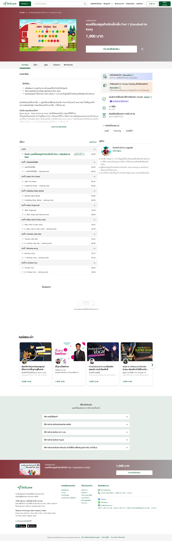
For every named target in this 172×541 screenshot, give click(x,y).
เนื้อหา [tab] (35, 65)
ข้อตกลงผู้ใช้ (105, 537)
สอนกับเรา (139, 3)
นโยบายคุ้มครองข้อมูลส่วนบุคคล (90, 537)
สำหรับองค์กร (130, 3)
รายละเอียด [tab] (24, 65)
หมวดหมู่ (24, 3)
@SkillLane (104, 502)
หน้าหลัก (22, 12)
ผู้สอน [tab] (46, 65)
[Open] (85, 4)
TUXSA (63, 493)
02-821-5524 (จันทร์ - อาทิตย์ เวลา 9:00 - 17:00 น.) (116, 493)
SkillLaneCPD (119, 3)
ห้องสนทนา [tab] (56, 65)
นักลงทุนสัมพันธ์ (86, 500)
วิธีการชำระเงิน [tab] (68, 65)
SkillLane (103, 499)
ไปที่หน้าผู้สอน (117, 151)
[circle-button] (152, 364)
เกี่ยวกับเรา (84, 490)
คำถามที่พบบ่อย (105, 490)
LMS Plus (84, 503)
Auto (62, 49)
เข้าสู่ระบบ (152, 3)
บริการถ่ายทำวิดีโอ (86, 495)
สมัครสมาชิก (165, 3)
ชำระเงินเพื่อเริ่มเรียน (111, 49)
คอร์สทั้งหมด (65, 490)
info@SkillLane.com (107, 505)
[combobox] (60, 3)
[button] (107, 131)
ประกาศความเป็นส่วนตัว (118, 537)
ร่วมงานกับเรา (85, 498)
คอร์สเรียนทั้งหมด (96, 3)
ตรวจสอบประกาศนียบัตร (68, 498)
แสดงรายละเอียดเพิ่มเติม (58, 127)
